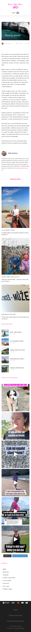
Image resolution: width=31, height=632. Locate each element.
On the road (6, 583)
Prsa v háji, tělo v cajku (15, 5)
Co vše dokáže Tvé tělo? (8, 230)
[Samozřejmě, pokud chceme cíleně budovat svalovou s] (15, 454)
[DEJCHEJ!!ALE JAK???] (5, 359)
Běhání (4, 569)
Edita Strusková (8, 43)
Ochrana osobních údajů (15, 615)
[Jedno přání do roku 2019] (15, 298)
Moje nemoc (6, 572)
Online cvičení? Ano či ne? (17, 350)
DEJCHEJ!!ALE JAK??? (17, 359)
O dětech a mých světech (9, 577)
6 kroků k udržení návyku (17, 367)
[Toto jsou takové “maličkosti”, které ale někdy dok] (15, 482)
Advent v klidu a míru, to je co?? (10, 277)
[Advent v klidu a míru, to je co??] (15, 256)
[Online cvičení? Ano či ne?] (5, 350)
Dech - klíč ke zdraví (16, 332)
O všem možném (7, 580)
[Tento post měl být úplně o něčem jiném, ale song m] (15, 511)
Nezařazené (5, 575)
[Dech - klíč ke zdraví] (5, 333)
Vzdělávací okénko (7, 589)
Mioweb (22, 628)
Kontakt (15, 609)
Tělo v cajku (6, 586)
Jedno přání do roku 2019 (9, 314)
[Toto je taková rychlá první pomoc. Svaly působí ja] (15, 539)
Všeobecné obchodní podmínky (15, 621)
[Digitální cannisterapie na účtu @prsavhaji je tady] (15, 397)
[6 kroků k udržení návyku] (5, 368)
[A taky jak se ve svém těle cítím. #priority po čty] (15, 426)
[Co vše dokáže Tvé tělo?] (15, 207)
